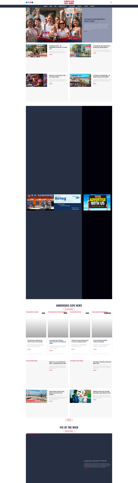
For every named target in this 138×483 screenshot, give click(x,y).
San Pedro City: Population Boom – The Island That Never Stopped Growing (101, 76)
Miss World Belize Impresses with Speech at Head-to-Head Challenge (35, 341)
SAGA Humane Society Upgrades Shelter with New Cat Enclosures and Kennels (57, 342)
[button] (111, 2)
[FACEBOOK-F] (26, 2)
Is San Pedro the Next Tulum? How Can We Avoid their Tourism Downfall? (101, 46)
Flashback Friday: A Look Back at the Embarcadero (95, 461)
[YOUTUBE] (30, 2)
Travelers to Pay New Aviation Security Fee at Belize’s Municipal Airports (80, 341)
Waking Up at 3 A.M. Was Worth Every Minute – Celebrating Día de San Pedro (57, 362)
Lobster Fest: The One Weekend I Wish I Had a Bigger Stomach (57, 76)
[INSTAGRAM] (32, 2)
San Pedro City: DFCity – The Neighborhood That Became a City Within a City (58, 47)
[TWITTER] (28, 2)
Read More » (86, 31)
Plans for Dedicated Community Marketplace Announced (100, 341)
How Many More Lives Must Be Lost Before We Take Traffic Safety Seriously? (56, 393)
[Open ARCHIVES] (81, 6)
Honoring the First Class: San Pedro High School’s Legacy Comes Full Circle (102, 392)
